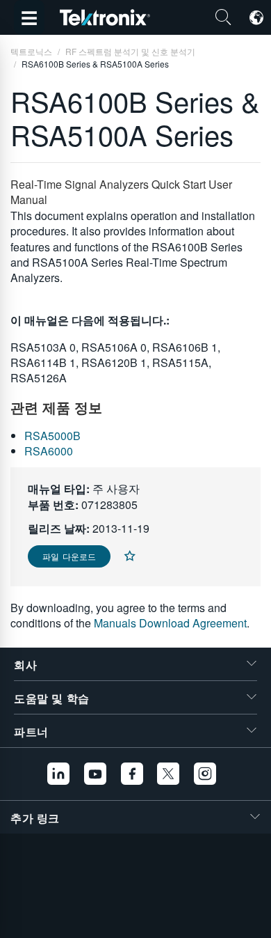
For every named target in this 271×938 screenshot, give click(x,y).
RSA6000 (48, 451)
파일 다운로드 (69, 556)
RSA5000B (52, 436)
